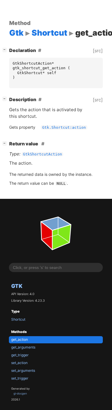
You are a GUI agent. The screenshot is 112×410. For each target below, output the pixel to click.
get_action (19, 339)
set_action (19, 363)
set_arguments (23, 370)
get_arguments (23, 347)
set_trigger (19, 378)
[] (5, 49)
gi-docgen (20, 393)
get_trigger (20, 355)
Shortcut (18, 319)
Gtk (16, 286)
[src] (98, 50)
